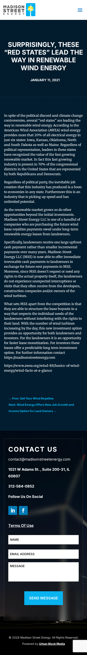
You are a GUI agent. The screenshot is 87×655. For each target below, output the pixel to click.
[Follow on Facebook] (23, 510)
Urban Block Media (52, 643)
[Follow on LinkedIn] (12, 510)
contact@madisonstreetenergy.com (39, 459)
